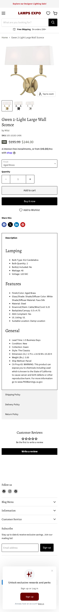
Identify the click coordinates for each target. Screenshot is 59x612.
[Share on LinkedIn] (16, 224)
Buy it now (29, 201)
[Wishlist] (48, 13)
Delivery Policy (12, 404)
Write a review (30, 451)
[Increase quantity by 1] (30, 179)
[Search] (53, 22)
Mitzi (7, 130)
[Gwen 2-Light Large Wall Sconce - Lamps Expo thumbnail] (7, 106)
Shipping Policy (12, 394)
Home (5, 37)
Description (11, 238)
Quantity (6, 172)
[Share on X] (10, 224)
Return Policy (11, 414)
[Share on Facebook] (4, 224)
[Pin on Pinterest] (22, 224)
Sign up (47, 547)
